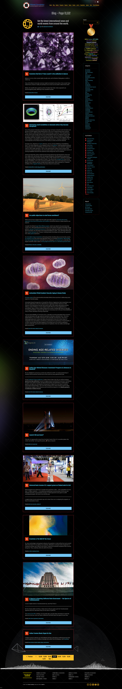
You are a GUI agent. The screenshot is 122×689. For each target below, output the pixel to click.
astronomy (87, 88)
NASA (94, 54)
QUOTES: (86, 679)
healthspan (93, 49)
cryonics (87, 113)
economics (34, 504)
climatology (87, 106)
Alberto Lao (30, 444)
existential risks (87, 47)
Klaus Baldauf (90, 165)
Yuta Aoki (89, 168)
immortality (90, 50)
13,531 (49, 656)
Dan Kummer (90, 160)
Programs (61, 5)
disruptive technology (90, 120)
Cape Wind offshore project (42, 226)
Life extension (93, 52)
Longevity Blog (88, 205)
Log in (40, 27)
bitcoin (92, 44)
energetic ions (60, 159)
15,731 (44, 659)
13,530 (45, 656)
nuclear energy (37, 167)
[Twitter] (90, 684)
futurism (36, 93)
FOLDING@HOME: (71, 677)
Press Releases (96, 5)
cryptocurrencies (89, 114)
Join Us (77, 5)
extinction (91, 47)
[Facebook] (88, 684)
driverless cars (88, 121)
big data (87, 93)
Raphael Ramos (90, 175)
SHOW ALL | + (87, 194)
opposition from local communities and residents (37, 221)
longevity (91, 54)
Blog (54, 5)
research (92, 57)
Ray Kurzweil (88, 75)
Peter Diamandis (89, 72)
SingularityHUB (88, 212)
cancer (89, 45)
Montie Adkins (90, 189)
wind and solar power (61, 219)
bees (86, 92)
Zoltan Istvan (30, 618)
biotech (94, 42)
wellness (94, 60)
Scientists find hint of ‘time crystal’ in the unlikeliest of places (48, 74)
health (88, 49)
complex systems (89, 108)
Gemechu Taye (90, 152)
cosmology (87, 110)
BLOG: (53, 675)
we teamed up (58, 240)
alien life (87, 83)
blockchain (96, 44)
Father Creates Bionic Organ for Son (40, 633)
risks (94, 57)
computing (34, 551)
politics (87, 55)
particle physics (42, 167)
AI (88, 39)
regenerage (94, 55)
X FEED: (37, 675)
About (50, 5)
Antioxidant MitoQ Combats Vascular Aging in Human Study (47, 293)
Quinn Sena (89, 145)
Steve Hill (30, 328)
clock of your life (31, 613)
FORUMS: (70, 679)
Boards (57, 5)
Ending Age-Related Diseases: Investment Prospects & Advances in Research (50, 368)
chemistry (87, 105)
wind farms (60, 238)
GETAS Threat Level (27, 675)
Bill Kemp (30, 245)
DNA (86, 73)
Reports (66, 5)
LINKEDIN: (70, 673)
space (86, 58)
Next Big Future (88, 208)
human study (29, 297)
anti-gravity (87, 84)
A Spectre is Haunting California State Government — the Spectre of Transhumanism (50, 599)
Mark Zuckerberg (89, 80)
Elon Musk (87, 76)
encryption (87, 129)
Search (97, 22)
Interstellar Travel (95, 50)
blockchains (88, 102)
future (94, 47)
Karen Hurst (89, 155)
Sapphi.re (43, 684)
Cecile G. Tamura (91, 167)
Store (91, 5)
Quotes (87, 5)
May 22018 (27, 539)
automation (87, 91)
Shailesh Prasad (90, 148)
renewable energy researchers (34, 237)
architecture (87, 85)
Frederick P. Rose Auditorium (35, 379)
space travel (35, 444)
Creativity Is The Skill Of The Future (40, 539)
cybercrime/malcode (89, 116)
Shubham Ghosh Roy (92, 143)
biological (87, 96)
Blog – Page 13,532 (61, 13)
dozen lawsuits (32, 232)
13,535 (68, 656)
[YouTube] (96, 684)
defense (87, 118)
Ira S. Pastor (90, 191)
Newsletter (82, 5)
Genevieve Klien (31, 93)
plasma (55, 145)
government (36, 618)
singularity (96, 57)
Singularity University (90, 77)
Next (50, 659)
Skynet (86, 79)
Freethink (66, 639)
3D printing (87, 69)
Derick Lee (30, 504)
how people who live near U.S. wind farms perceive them (56, 241)
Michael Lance (90, 185)
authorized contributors (48, 27)
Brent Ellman (90, 182)
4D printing (87, 71)
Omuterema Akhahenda (89, 163)
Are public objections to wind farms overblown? (44, 215)
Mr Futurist (87, 207)
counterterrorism (89, 112)
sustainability (39, 245)
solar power (34, 245)
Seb (88, 184)
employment (88, 128)
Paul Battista (90, 150)
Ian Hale (29, 551)
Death (97, 45)
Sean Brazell (90, 179)
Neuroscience (97, 54)
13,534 (64, 656)
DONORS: (70, 675)
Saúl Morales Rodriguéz (90, 141)
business (87, 104)
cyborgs (42, 642)
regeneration (88, 57)
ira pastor (87, 52)
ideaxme (85, 50)
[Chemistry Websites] (91, 30)
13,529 (40, 656)
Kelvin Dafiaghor (91, 154)
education (87, 125)
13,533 (59, 656)
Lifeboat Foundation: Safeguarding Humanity (33, 5)
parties (32, 233)
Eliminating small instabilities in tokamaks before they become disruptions (48, 126)
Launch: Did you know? (36, 435)
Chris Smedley (90, 192)
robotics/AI (39, 504)
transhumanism (41, 618)
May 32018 (27, 74)
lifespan (86, 54)
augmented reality (89, 89)
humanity (97, 49)
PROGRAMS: (87, 677)
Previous (30, 656)
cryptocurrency (93, 45)
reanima (89, 55)
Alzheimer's (91, 39)
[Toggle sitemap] (95, 2)
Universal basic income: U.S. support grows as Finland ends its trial (50, 485)
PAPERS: (53, 679)
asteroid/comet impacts (90, 87)
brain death (86, 45)
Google (85, 49)
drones (86, 122)
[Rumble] (98, 684)
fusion (40, 143)
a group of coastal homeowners (37, 229)
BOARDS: (86, 675)
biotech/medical (35, 328)
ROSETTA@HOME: (39, 679)
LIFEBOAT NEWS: (55, 673)
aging (86, 39)
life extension (40, 328)
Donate (74, 5)
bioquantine (94, 40)
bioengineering (88, 95)
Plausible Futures (89, 210)
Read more (48, 97)
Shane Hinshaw (31, 642)
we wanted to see (29, 238)
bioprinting (87, 98)
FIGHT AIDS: (38, 677)
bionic (86, 97)
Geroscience (88, 204)
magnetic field (36, 163)
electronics (87, 126)
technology (94, 59)
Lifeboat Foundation (31, 684)
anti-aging (95, 39)
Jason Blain (89, 187)
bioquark (89, 42)
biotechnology (88, 44)
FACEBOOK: (38, 673)
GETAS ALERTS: (87, 673)
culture (95, 45)
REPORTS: (54, 677)
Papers (70, 5)
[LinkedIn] (93, 684)
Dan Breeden (90, 147)
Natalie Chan (90, 177)
